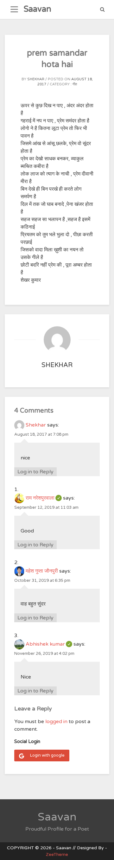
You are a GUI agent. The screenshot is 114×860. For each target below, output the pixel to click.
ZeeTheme (57, 854)
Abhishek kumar (49, 644)
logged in (56, 721)
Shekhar (35, 79)
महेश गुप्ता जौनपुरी (42, 571)
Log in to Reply (35, 472)
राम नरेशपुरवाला (44, 498)
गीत (75, 84)
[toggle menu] (14, 9)
